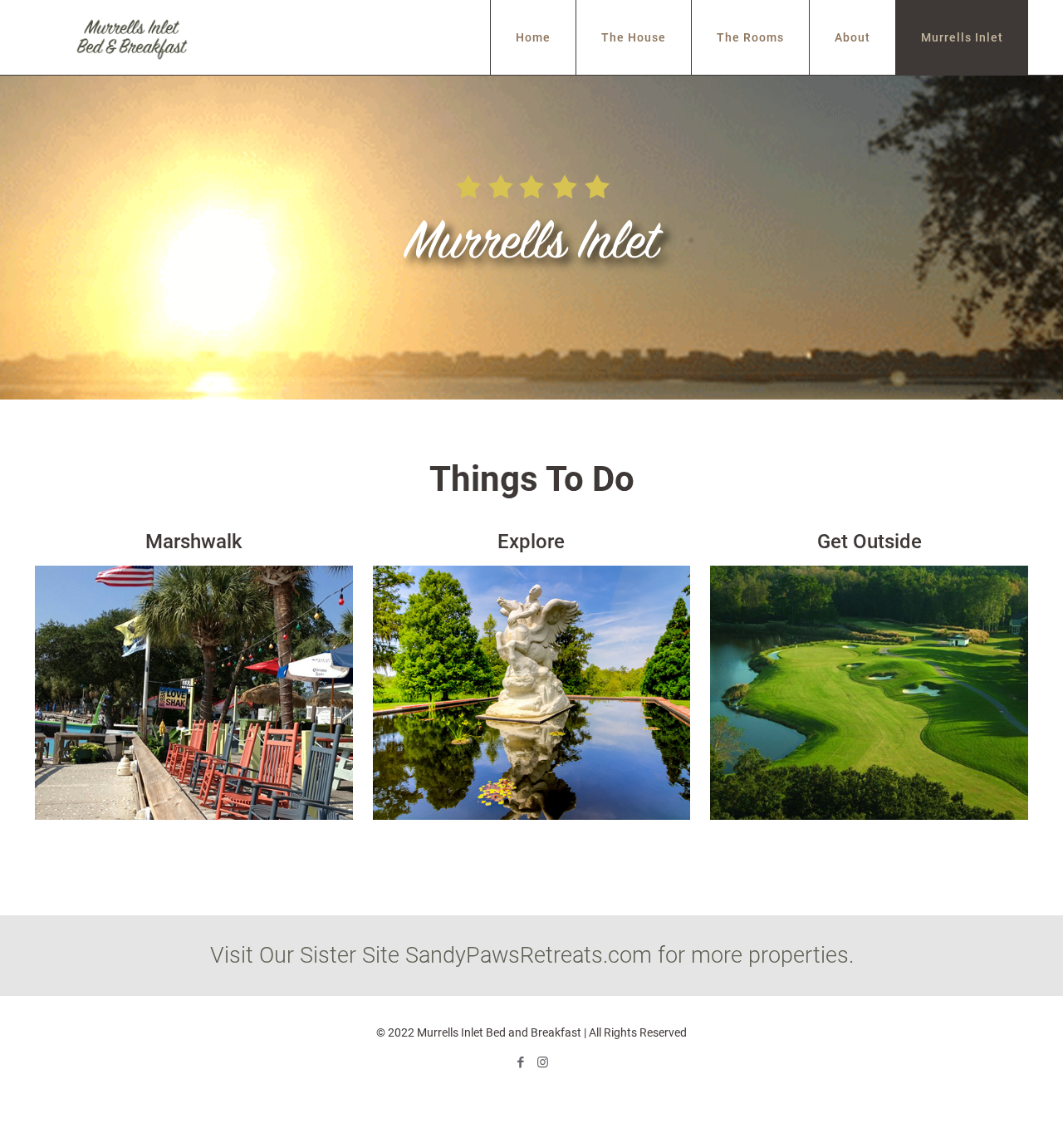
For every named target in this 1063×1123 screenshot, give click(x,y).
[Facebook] (520, 1062)
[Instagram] (542, 1062)
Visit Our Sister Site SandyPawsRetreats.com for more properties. (532, 955)
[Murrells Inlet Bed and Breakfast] (131, 37)
